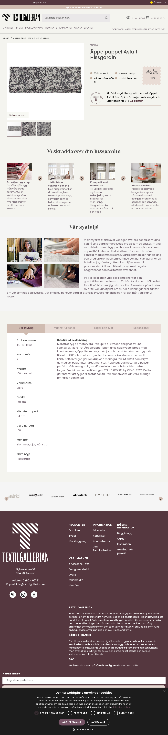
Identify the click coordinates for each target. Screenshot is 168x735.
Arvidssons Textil (79, 564)
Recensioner (141, 328)
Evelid (72, 575)
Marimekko (76, 580)
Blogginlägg (124, 533)
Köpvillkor (99, 536)
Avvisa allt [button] (98, 722)
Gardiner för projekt (125, 551)
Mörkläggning (77, 541)
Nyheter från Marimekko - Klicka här (84, 7)
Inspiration (124, 544)
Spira (94, 45)
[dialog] (84, 711)
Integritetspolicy (121, 707)
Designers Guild (79, 569)
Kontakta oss (101, 541)
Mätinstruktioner (64, 328)
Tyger (72, 536)
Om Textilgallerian (102, 548)
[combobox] (76, 18)
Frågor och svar (103, 328)
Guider (121, 539)
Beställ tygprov (152, 72)
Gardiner (74, 530)
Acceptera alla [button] (71, 722)
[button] (29, 129)
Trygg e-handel (39, 2)
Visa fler (74, 585)
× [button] (164, 691)
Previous (9, 497)
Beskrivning (26, 328)
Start (6, 38)
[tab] (26, 328)
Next (159, 497)
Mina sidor (138, 18)
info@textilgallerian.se (30, 584)
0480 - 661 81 (31, 580)
